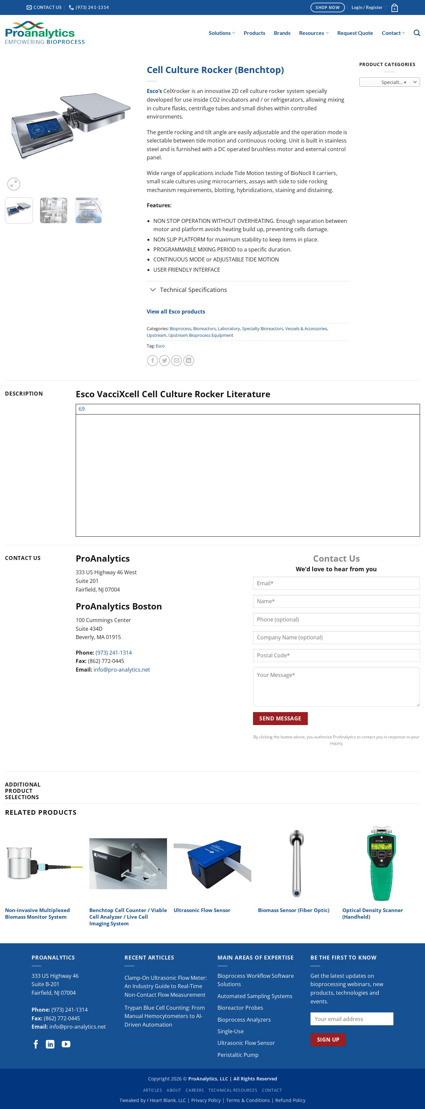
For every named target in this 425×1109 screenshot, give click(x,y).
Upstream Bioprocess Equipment (200, 335)
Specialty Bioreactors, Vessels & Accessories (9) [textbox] (389, 82)
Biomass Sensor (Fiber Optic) (293, 910)
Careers (195, 1090)
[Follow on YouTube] (66, 1045)
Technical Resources (233, 1090)
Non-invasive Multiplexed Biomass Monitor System (37, 913)
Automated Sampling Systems (255, 996)
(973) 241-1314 (114, 652)
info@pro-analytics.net (122, 669)
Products (254, 33)
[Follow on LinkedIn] (50, 1045)
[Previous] (16, 126)
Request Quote (355, 33)
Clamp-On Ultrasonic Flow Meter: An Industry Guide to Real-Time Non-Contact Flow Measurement (166, 986)
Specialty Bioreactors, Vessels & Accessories (284, 328)
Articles (152, 1090)
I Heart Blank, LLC (166, 1100)
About (174, 1090)
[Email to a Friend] (176, 360)
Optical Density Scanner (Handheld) (372, 913)
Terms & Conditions (248, 1100)
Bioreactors (204, 328)
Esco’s (154, 91)
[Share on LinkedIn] (188, 360)
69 (82, 409)
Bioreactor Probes (240, 1007)
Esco (160, 346)
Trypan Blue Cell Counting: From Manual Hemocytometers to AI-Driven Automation (165, 1016)
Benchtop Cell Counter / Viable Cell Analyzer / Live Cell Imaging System (128, 917)
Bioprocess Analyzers (244, 1019)
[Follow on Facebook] (36, 1045)
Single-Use (230, 1031)
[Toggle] (153, 290)
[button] (367, 7)
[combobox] (389, 82)
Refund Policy (290, 1100)
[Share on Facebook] (152, 360)
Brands (282, 33)
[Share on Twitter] (164, 360)
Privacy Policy (206, 1100)
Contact (391, 33)
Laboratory (229, 328)
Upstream (156, 335)
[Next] (126, 126)
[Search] (417, 33)
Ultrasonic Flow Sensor (202, 910)
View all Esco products (176, 311)
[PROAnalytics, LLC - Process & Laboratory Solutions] (45, 33)
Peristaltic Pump (238, 1055)
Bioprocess (180, 328)
